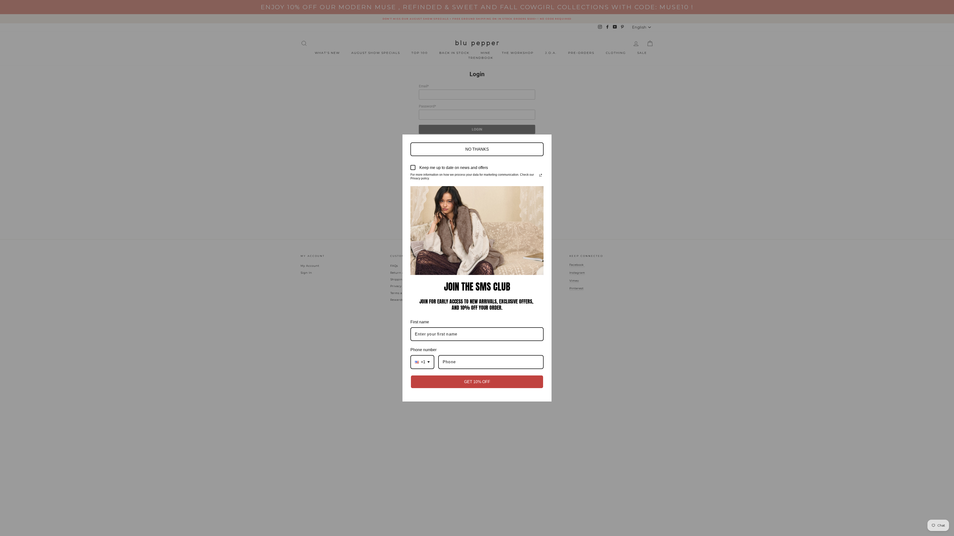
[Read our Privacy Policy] (541, 175)
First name (419, 322)
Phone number (423, 350)
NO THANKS (477, 149)
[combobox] (422, 362)
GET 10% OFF (477, 382)
